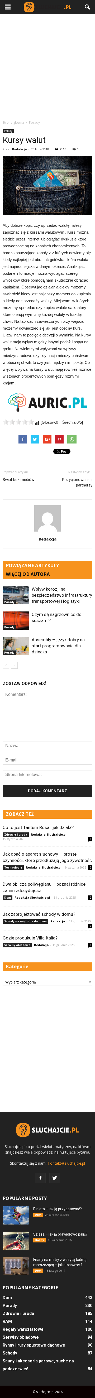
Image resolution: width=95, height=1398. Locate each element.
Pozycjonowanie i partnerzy (77, 482)
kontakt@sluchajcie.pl (66, 1163)
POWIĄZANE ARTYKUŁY (32, 565)
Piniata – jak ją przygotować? (57, 1209)
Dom (7, 897)
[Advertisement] (47, 67)
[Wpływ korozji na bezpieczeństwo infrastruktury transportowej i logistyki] (16, 595)
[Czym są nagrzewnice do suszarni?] (16, 620)
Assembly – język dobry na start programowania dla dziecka (58, 645)
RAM (7, 1321)
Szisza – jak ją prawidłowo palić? (60, 1234)
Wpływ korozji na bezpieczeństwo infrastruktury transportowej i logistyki (62, 595)
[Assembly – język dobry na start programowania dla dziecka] (16, 646)
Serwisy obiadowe (17, 945)
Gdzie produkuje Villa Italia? (30, 938)
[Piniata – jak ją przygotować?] (16, 1215)
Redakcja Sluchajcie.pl (48, 834)
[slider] (18, 422)
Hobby (39, 1240)
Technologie (13, 867)
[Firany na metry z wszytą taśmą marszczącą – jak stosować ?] (16, 1266)
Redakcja (19, 149)
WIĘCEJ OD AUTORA (28, 574)
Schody (10, 1353)
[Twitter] (54, 1178)
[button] (87, 7)
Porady (8, 131)
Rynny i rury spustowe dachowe (34, 1345)
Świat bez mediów (18, 479)
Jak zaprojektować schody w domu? (39, 914)
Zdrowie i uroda (15, 834)
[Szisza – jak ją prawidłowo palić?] (16, 1241)
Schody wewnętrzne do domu (25, 921)
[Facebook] (40, 1178)
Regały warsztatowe (23, 1329)
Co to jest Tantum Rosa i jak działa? (38, 827)
